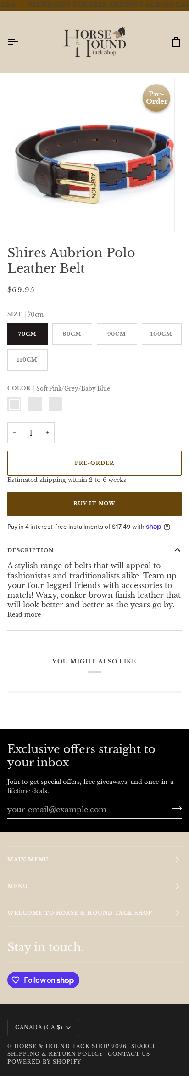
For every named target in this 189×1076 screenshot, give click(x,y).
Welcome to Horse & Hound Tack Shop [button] (79, 913)
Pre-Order (94, 455)
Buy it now (94, 495)
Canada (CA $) (39, 1027)
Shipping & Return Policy (55, 1054)
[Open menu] (21, 33)
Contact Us (129, 1054)
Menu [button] (17, 886)
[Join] (174, 808)
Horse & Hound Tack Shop (62, 1046)
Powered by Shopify (44, 1062)
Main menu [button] (28, 859)
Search (144, 1046)
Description (30, 542)
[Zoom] (31, 206)
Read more (24, 606)
